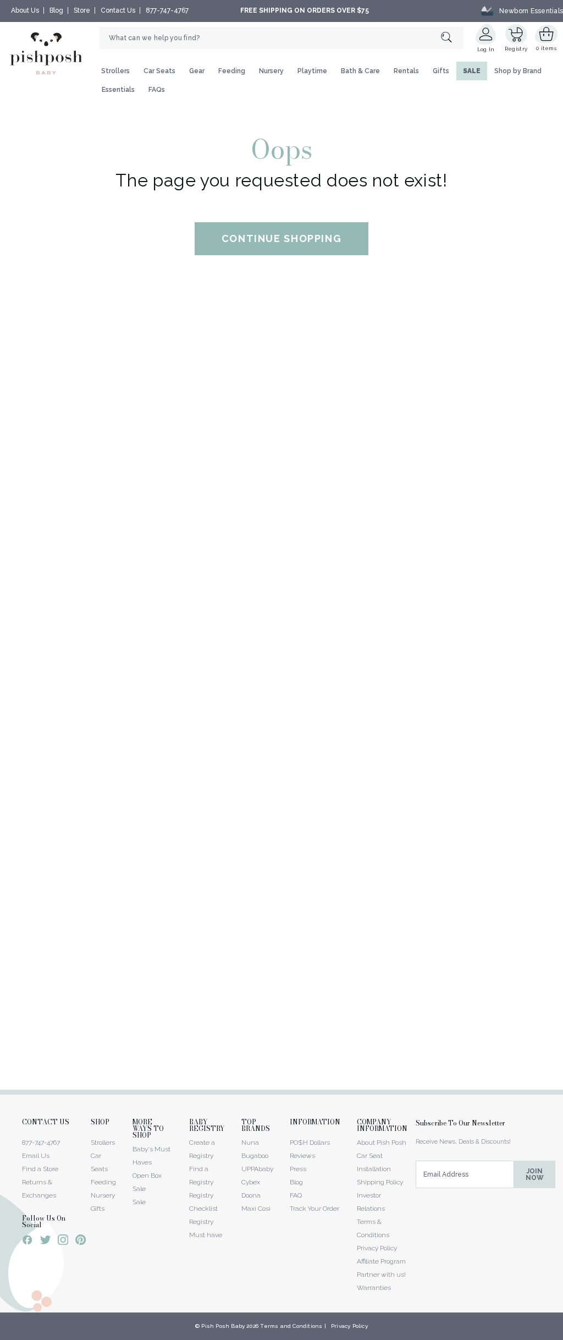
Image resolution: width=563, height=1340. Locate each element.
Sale (139, 1202)
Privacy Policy (377, 1248)
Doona (251, 1195)
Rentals (406, 71)
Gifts (441, 71)
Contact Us (118, 10)
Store (82, 10)
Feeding (231, 71)
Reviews (302, 1156)
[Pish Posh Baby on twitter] (45, 1241)
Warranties (374, 1288)
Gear (197, 71)
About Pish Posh (381, 1142)
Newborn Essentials (531, 10)
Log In (486, 49)
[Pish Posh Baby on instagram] (63, 1241)
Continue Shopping (282, 238)
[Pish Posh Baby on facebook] (27, 1241)
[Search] (452, 37)
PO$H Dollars (310, 1142)
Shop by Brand (518, 71)
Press (298, 1169)
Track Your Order (314, 1208)
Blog (56, 10)
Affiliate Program (381, 1261)
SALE (472, 71)
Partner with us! (381, 1274)
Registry (516, 49)
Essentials (118, 90)
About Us (25, 10)
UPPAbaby (257, 1169)
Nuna (250, 1142)
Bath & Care (360, 71)
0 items (546, 48)
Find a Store (40, 1169)
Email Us (35, 1156)
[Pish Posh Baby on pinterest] (80, 1241)
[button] (562, 1333)
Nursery (271, 71)
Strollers (115, 71)
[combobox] (281, 38)
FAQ (296, 1195)
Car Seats (159, 71)
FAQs (156, 90)
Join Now (535, 1174)
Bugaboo (254, 1156)
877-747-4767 (167, 10)
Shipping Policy (380, 1182)
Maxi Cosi (256, 1208)
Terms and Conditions (291, 1326)
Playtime (312, 71)
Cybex (250, 1182)
